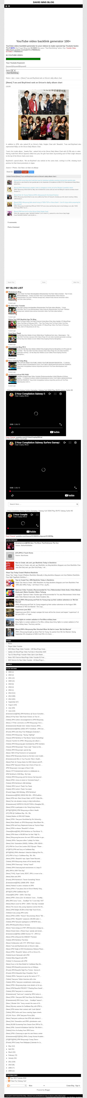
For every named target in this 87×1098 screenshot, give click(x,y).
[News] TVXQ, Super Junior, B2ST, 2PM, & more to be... (24, 873)
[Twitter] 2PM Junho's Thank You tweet (19, 789)
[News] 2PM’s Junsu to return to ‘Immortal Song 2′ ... (23, 780)
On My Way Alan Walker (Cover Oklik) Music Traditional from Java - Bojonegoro (41, 335)
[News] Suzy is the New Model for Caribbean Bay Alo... (24, 964)
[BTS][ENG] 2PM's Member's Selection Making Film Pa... (25, 852)
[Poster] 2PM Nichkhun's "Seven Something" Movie (23, 879)
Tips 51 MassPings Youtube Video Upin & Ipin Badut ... (26, 654)
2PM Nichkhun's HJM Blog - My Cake (18, 774)
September (12, 702)
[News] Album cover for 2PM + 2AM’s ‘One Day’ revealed (25, 904)
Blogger (47, 1090)
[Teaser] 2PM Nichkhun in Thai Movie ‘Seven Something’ (25, 738)
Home (8, 78)
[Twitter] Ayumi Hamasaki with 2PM (17, 955)
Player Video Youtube (15, 646)
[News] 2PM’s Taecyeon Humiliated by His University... (24, 819)
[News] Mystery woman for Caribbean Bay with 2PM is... (24, 1006)
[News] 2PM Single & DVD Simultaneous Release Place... (25, 949)
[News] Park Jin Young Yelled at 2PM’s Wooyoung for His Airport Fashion (36, 195)
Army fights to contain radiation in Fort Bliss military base (35, 619)
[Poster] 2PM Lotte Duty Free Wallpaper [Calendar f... (23, 732)
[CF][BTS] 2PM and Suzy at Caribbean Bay (20, 849)
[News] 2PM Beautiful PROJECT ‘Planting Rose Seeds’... (25, 988)
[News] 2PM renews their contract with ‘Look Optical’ (23, 1009)
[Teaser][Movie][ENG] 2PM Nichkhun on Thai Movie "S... (25, 831)
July (10, 708)
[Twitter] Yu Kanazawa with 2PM (16, 961)
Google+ (25, 172)
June (10, 711)
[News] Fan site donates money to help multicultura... (23, 801)
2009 (10, 1068)
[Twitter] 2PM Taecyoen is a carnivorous (19, 991)
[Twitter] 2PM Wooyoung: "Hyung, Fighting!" (20, 735)
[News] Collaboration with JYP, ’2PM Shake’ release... (23, 943)
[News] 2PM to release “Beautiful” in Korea (20, 828)
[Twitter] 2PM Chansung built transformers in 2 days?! (23, 867)
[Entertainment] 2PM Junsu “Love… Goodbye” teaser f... (24, 1000)
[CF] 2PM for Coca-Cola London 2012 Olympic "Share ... (24, 846)
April (10, 1049)
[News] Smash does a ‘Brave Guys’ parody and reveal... (24, 931)
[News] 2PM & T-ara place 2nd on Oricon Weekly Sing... (24, 889)
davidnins (79, 1097)
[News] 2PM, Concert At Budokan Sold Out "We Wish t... (25, 1027)
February (11, 1055)
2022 (10, 675)
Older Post (76, 282)
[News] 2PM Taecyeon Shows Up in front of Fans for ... (24, 765)
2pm (13, 78)
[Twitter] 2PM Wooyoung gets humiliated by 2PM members (25, 744)
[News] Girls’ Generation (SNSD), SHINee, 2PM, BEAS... (25, 843)
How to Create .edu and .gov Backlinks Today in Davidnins (35, 563)
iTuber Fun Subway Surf (18, 1081)
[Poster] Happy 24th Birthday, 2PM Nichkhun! (21, 792)
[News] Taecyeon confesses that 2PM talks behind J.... (24, 1018)
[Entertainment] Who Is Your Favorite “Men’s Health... (23, 759)
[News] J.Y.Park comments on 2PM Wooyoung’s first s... (25, 723)
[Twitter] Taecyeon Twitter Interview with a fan (21, 979)
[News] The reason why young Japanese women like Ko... (25, 907)
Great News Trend (14, 333)
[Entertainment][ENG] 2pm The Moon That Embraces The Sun (37, 543)
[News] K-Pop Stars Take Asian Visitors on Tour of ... (23, 717)
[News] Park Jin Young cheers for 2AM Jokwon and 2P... (24, 762)
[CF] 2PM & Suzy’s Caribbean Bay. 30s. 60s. (21, 855)
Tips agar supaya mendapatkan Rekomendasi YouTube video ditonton (39, 307)
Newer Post (11, 282)
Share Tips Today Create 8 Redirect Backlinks (22, 572)
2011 (10, 1062)
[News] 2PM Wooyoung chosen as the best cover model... (25, 756)
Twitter (31, 172)
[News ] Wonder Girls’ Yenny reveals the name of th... (23, 1003)
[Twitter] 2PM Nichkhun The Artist (17, 940)
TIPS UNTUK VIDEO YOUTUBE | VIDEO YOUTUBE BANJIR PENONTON (39, 363)
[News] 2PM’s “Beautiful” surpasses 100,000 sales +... (24, 919)
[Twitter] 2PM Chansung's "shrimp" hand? (19, 864)
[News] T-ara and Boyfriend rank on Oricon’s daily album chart (46, 1096)
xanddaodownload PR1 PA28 (18, 374)
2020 (10, 681)
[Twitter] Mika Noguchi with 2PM (16, 958)
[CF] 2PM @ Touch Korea (24, 553)
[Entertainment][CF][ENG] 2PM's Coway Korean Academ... (25, 1036)
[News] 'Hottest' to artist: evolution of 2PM (20, 885)
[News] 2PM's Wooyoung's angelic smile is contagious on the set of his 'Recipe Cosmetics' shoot (43, 187)
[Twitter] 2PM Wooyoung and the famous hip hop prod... (24, 777)
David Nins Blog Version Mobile (56, 1097)
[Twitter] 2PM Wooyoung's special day (18, 750)
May (10, 1046)
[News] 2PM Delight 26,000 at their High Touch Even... (24, 910)
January (11, 1058)
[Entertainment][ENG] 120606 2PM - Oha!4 (20, 883)
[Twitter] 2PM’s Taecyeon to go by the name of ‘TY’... (23, 976)
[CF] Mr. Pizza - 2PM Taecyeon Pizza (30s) (20, 1015)
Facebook (17, 172)
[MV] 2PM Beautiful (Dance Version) (18, 925)
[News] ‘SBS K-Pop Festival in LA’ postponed (21, 753)
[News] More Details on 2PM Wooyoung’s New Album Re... (25, 822)
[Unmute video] (43, 470)
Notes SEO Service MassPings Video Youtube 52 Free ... (27, 657)
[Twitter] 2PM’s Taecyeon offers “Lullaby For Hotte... (23, 840)
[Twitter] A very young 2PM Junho (17, 913)
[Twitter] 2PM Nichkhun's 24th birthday (18, 783)
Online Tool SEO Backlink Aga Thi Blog (22, 319)
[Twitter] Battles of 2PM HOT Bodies (18, 816)
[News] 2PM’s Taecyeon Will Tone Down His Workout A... (25, 997)
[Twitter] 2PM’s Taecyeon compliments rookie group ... (24, 982)
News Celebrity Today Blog (17, 361)
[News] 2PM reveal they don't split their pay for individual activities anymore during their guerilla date (44, 180)
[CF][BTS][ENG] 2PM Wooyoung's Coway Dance (22, 1039)
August (10, 705)
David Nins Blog (43, 2)
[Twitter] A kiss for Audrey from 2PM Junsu (20, 1030)
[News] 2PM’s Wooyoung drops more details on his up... (24, 985)
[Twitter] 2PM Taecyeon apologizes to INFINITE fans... (24, 922)
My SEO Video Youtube (16, 306)
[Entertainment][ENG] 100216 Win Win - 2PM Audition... (24, 795)
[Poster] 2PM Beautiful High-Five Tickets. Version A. (23, 970)
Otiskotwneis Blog (14, 292)
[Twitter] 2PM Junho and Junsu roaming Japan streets (23, 1012)
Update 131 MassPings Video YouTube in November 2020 (27, 652)
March (10, 1052)
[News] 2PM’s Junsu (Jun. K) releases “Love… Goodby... (25, 898)
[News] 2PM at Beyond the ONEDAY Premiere (21, 937)
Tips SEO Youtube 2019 (18, 1078)
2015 (10, 690)
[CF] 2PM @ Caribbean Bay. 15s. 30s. (18, 813)
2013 (10, 696)
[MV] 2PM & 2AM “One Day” (15, 870)
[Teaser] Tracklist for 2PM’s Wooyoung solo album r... (23, 741)
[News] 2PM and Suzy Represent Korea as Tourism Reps (25, 825)
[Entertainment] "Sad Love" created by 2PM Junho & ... (24, 994)
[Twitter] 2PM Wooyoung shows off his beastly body (23, 861)
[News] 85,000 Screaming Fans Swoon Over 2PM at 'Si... (25, 1024)
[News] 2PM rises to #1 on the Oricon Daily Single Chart (31, 211)
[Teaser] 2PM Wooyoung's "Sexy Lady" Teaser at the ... (24, 747)
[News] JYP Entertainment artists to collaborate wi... (23, 771)
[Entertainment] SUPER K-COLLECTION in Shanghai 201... (25, 804)
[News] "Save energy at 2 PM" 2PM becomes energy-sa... (25, 928)
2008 (10, 1071)
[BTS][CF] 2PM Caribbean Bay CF (17, 892)
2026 (10, 672)
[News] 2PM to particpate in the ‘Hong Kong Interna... (23, 807)
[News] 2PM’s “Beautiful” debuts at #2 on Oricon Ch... (23, 952)
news (17, 78)
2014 (10, 693)
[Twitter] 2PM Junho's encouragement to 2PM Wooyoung (24, 720)
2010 (10, 1065)
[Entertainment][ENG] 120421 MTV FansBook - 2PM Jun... (25, 729)
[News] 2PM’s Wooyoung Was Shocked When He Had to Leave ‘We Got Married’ (43, 629)
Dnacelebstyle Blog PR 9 (17, 347)
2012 (10, 699)
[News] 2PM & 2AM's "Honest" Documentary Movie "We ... (25, 916)
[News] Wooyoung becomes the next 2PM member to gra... (25, 837)
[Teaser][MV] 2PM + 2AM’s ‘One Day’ (18, 895)
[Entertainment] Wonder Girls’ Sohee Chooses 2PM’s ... (24, 726)
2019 (10, 684)
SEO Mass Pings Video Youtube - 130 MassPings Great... (27, 649)
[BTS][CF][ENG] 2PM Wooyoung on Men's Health (22, 810)
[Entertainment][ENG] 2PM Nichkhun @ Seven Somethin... (25, 714)
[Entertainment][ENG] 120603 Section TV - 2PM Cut (23, 934)
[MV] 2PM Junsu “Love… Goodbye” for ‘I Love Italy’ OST (25, 901)
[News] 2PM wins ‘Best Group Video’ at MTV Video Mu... (25, 798)
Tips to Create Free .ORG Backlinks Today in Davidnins (34, 580)
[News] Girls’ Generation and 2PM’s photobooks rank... (24, 1021)
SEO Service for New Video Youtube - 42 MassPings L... (26, 660)
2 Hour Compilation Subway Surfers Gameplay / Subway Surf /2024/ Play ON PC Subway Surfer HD (40, 390)
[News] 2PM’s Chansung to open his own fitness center (24, 1033)
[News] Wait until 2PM (13, 876)
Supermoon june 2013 (23, 609)
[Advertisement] (23, 22)
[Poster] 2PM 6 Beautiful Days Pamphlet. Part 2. (22, 973)
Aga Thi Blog (71, 1097)
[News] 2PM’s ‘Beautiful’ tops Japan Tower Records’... (24, 858)
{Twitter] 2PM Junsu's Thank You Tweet (19, 786)
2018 (10, 687)
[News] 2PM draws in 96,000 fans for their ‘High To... (23, 834)
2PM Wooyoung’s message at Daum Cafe (20, 768)
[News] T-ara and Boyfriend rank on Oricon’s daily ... (23, 946)
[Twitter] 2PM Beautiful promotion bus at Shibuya (22, 967)
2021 (10, 678)
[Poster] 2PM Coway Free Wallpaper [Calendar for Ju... (24, 1042)
